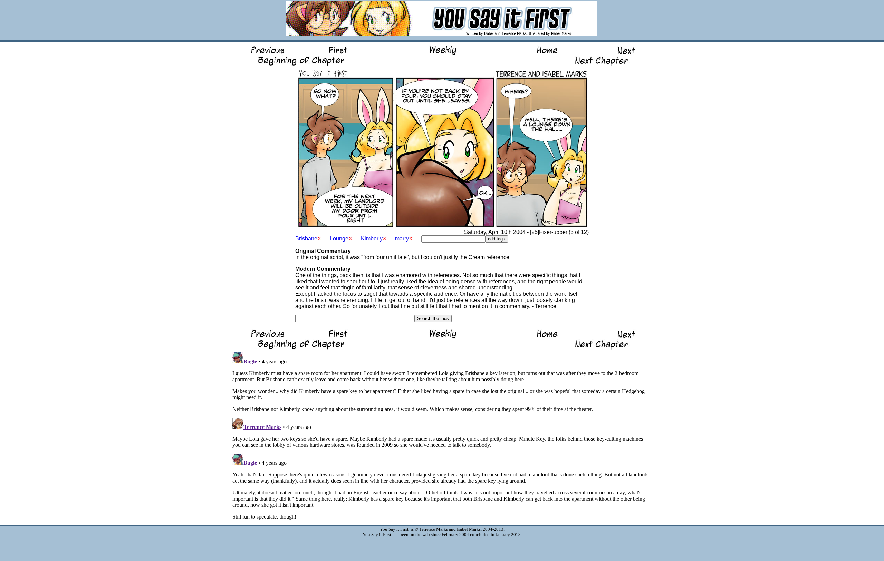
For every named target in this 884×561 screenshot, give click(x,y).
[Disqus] (442, 436)
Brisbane (306, 239)
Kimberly (372, 239)
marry (402, 239)
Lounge (339, 239)
